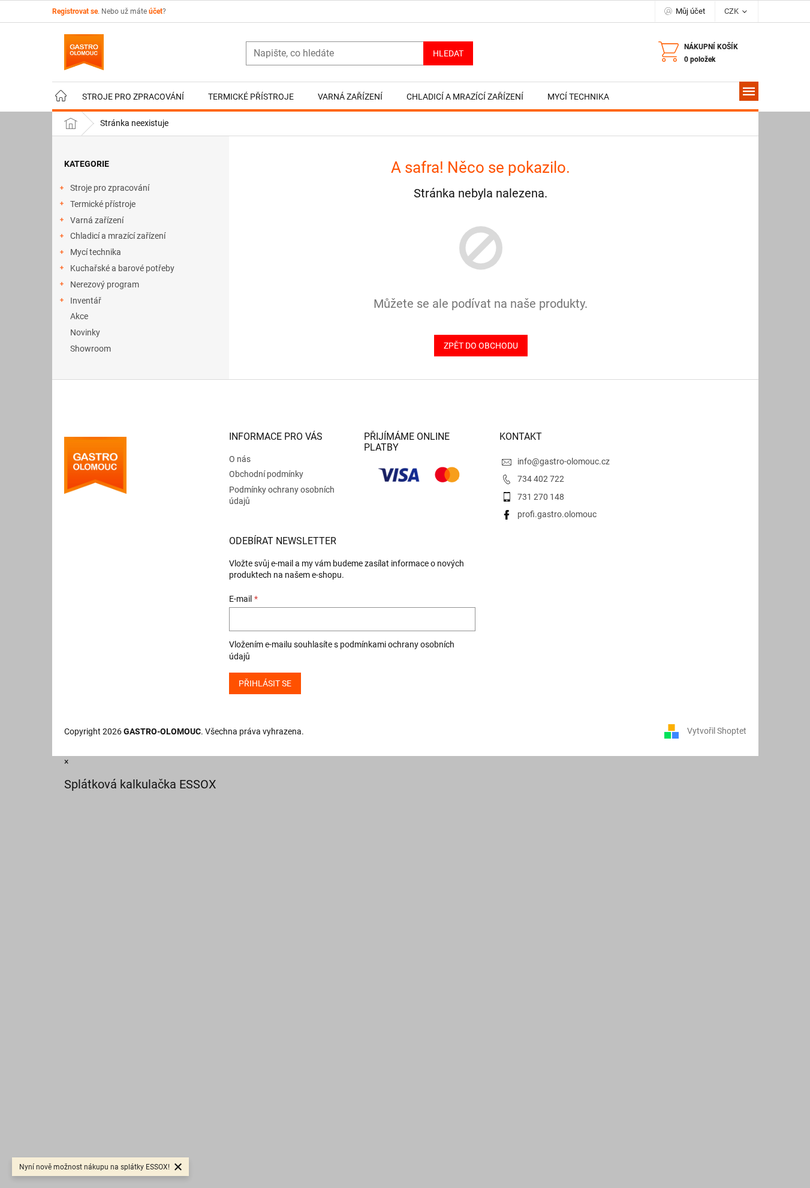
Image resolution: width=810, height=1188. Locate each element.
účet (155, 11)
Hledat (448, 53)
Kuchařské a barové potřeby (122, 268)
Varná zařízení (97, 220)
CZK (732, 11)
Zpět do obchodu (481, 345)
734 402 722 (540, 479)
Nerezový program (104, 284)
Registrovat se (75, 11)
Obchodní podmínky (266, 474)
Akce (79, 316)
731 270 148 (540, 497)
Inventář (85, 300)
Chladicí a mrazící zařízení (117, 236)
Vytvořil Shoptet (716, 731)
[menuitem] (61, 97)
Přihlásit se (265, 683)
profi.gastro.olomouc (557, 514)
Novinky (85, 332)
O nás (240, 459)
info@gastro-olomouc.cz (563, 461)
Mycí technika (95, 252)
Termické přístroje (102, 204)
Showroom (90, 348)
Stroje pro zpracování (109, 188)
